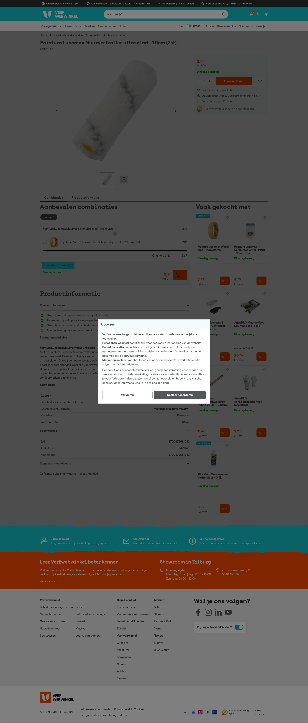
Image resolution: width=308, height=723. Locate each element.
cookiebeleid (160, 382)
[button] (180, 395)
